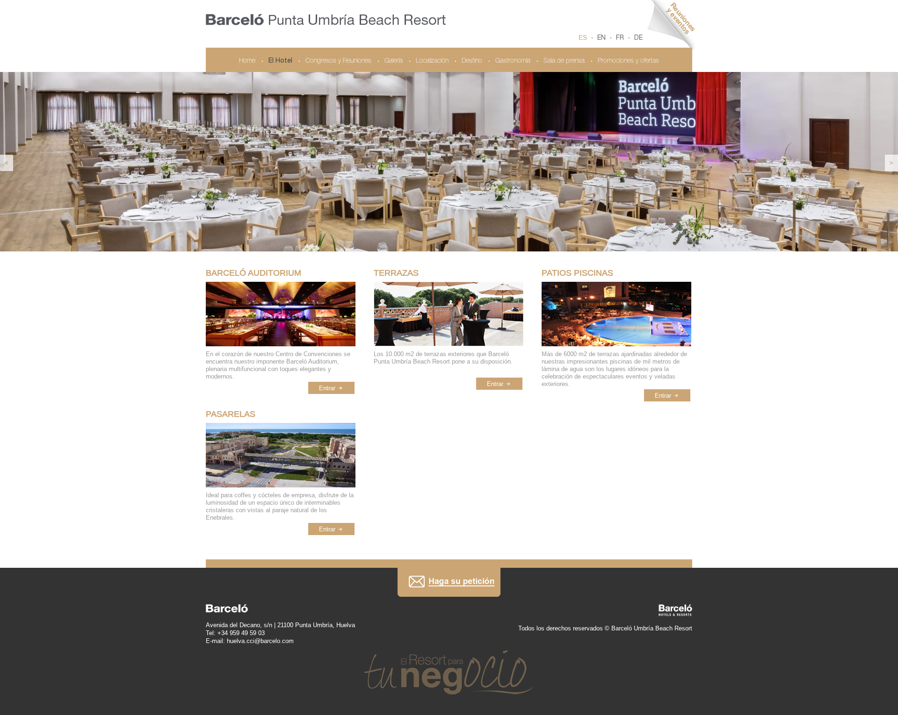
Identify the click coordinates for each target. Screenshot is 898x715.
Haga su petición (449, 582)
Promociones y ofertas (628, 61)
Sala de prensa (564, 61)
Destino (472, 61)
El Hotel (280, 61)
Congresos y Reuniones (338, 61)
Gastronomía (512, 61)
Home (247, 61)
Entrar (327, 388)
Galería (393, 61)
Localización (432, 61)
